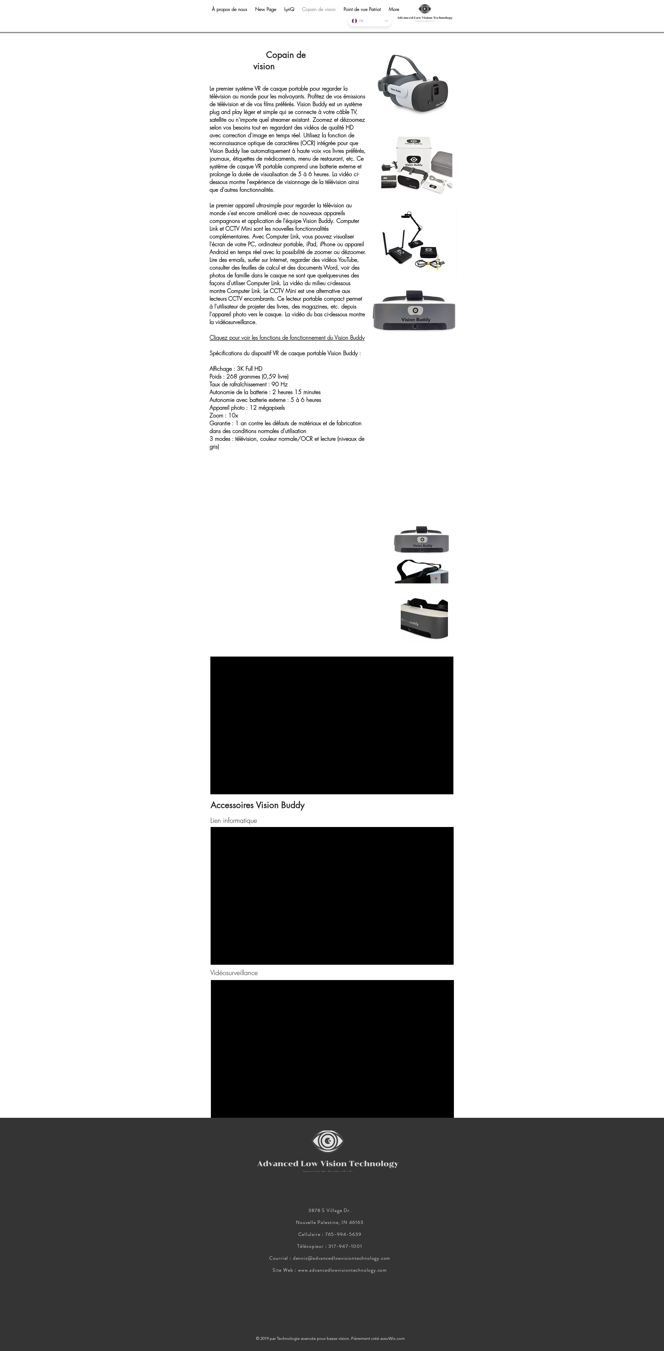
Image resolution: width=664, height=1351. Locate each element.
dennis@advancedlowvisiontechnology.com (341, 1258)
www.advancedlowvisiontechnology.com (342, 1270)
